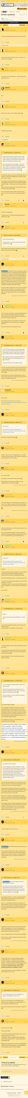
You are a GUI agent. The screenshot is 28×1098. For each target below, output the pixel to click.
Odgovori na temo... (7, 1071)
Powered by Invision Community (14, 1095)
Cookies (19, 1092)
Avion (5, 759)
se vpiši (5, 1065)
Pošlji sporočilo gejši (11, 1092)
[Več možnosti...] (25, 30)
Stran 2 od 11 (13, 25)
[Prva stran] (1, 25)
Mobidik (11, 20)
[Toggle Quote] (3, 152)
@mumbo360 (4, 271)
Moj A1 (8, 737)
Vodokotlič (8, 390)
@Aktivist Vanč (5, 846)
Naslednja (22, 25)
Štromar (7, 204)
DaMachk (7, 87)
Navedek (7, 42)
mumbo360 (6, 345)
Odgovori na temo (14, 22)
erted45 (5, 152)
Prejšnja (5, 25)
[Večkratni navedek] (2, 42)
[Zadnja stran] (27, 25)
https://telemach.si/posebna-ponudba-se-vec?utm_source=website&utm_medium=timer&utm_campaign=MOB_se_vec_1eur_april (14, 402)
